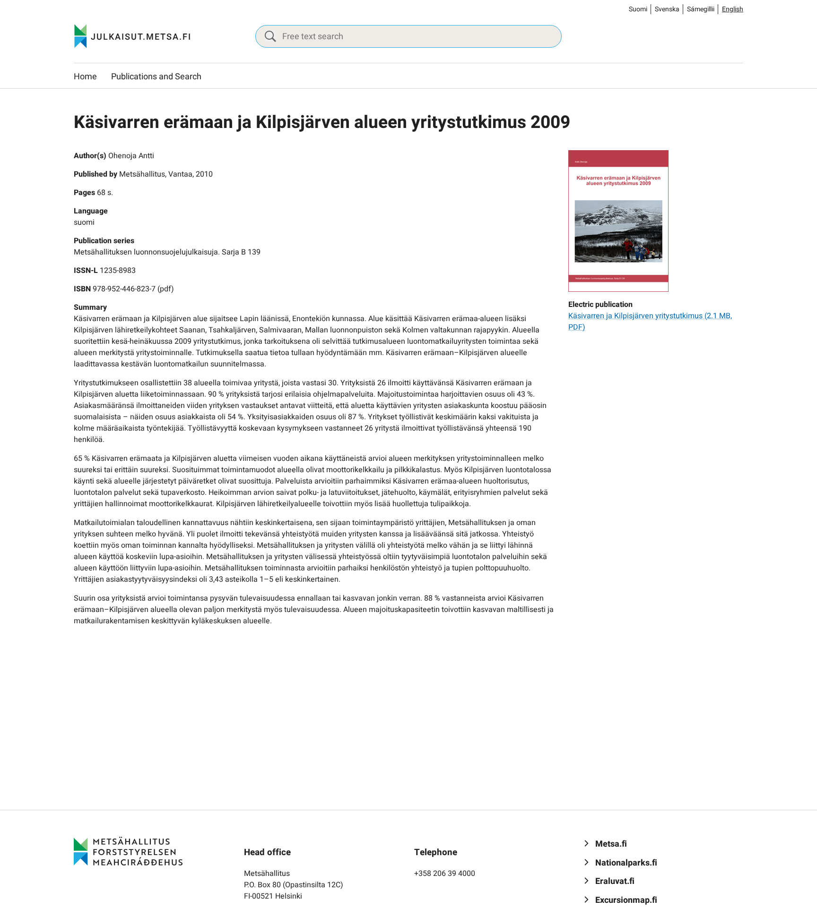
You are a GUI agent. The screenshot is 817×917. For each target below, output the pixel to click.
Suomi (638, 9)
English (732, 9)
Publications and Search (156, 76)
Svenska (667, 9)
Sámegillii (700, 9)
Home (85, 76)
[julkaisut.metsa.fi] (128, 851)
